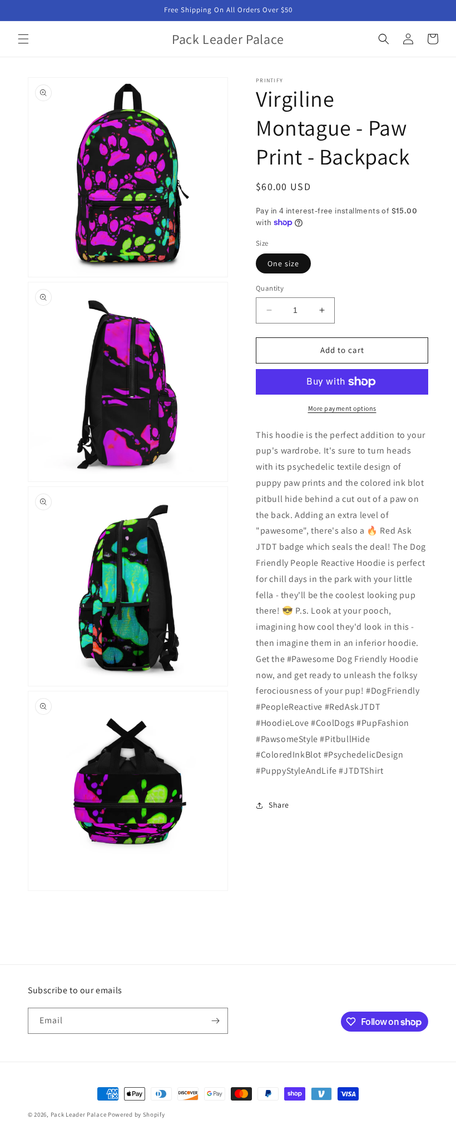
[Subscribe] (215, 1021)
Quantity (270, 288)
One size (283, 263)
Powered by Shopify (136, 1114)
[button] (23, 39)
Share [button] (279, 805)
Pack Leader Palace (79, 1114)
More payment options (342, 408)
